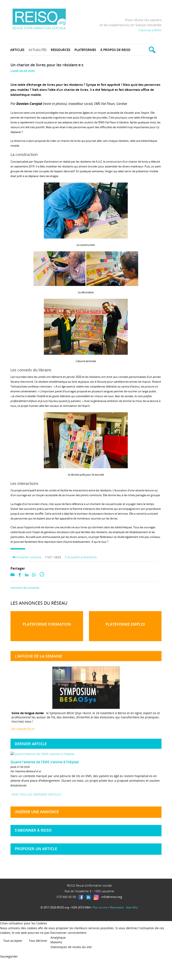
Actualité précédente (81, 557)
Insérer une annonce (37, 811)
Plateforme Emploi (125, 624)
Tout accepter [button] (12, 941)
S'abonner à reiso (33, 830)
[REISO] (39, 18)
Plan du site (100, 907)
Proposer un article (36, 848)
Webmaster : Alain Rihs (123, 907)
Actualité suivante (28, 557)
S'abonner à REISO (150, 30)
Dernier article (31, 743)
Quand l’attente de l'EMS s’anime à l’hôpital (44, 762)
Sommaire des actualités (24, 588)
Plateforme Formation (47, 624)
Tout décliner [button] (38, 941)
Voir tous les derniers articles (36, 794)
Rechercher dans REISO (151, 49)
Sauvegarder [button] (9, 956)
